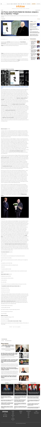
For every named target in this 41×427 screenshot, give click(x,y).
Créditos (15, 8)
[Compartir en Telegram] (26, 39)
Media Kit (28, 417)
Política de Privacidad (36, 413)
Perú (12, 417)
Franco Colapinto (21, 8)
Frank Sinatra (17, 8)
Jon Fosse (2, 340)
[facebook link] (3, 415)
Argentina (29, 412)
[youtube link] (3, 416)
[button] (28, 39)
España (13, 414)
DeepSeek (24, 8)
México (13, 416)
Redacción (21, 412)
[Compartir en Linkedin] (24, 39)
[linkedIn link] (6, 416)
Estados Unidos (13, 415)
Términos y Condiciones (36, 412)
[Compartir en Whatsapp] (20, 39)
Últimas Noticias (13, 419)
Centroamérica (12, 418)
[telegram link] (5, 416)
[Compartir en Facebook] (21, 39)
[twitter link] (5, 415)
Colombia (13, 413)
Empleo (20, 413)
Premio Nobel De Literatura (8, 340)
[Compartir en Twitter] (23, 39)
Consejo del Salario (27, 8)
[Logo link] (20, 6)
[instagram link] (6, 415)
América (13, 412)
